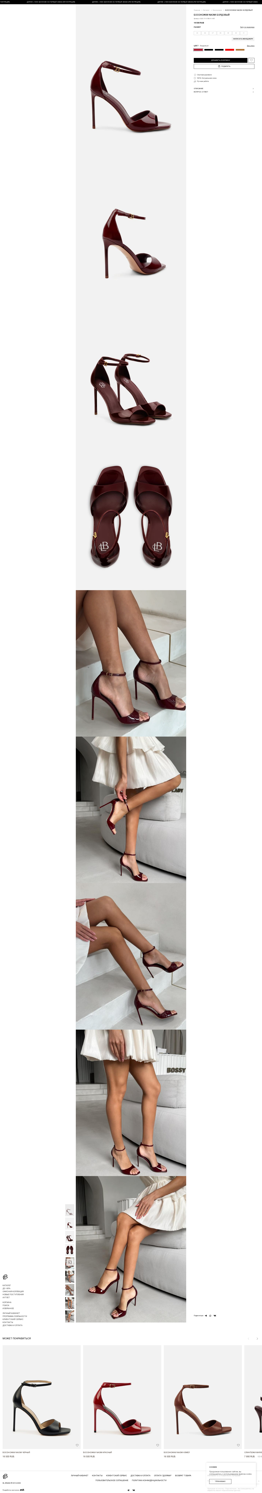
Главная (197, 10)
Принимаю (220, 1481)
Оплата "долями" (162, 1476)
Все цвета (250, 46)
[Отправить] (256, 1481)
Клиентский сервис (13, 1319)
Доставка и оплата (12, 1325)
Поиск (6, 1305)
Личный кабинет (11, 1313)
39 (228, 33)
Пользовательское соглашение (112, 1480)
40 (236, 33)
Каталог (7, 1285)
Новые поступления (13, 1294)
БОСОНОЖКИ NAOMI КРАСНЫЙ (97, 1452)
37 (213, 33)
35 (197, 33)
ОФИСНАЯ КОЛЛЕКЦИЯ (13, 1291)
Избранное (8, 1308)
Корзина (7, 1302)
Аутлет (6, 1297)
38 (220, 33)
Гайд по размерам (247, 27)
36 (205, 33)
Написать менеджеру (243, 39)
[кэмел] (240, 50)
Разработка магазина (11, 1490)
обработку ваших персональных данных (223, 1490)
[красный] (229, 50)
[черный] (208, 50)
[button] (257, 1338)
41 (244, 33)
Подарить (225, 66)
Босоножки (217, 10)
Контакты (8, 1322)
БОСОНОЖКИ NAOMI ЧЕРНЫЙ (16, 1452)
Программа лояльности (15, 1316)
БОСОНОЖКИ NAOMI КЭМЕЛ (177, 1452)
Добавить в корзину (220, 60)
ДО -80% (6, 1288)
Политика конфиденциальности (149, 1480)
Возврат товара (183, 1476)
